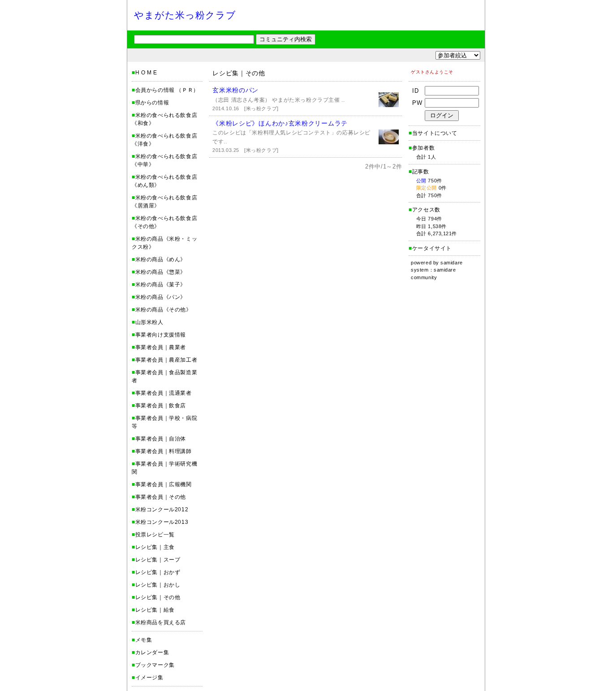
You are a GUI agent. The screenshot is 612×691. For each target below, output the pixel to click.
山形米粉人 (149, 322)
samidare (451, 262)
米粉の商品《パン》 (160, 297)
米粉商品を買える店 (160, 622)
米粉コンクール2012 (162, 509)
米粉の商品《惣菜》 (160, 272)
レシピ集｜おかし (158, 585)
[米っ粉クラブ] (261, 108)
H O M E (146, 72)
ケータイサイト (432, 248)
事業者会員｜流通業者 (163, 393)
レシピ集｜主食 (155, 547)
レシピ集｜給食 (155, 610)
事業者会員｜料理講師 (163, 451)
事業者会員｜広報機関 (163, 484)
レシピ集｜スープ (158, 560)
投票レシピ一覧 (155, 534)
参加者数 (422, 148)
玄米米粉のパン (235, 90)
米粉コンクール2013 (162, 522)
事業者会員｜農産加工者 (166, 360)
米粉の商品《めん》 (160, 259)
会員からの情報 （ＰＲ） (167, 90)
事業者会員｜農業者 (160, 347)
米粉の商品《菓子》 (160, 284)
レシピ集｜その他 (158, 597)
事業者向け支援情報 (160, 335)
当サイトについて (434, 133)
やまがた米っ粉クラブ (185, 15)
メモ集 (143, 640)
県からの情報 (152, 102)
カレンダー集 (152, 652)
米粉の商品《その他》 (163, 310)
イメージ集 (149, 677)
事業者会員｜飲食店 (160, 405)
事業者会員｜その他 (160, 497)
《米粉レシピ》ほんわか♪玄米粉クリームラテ (280, 123)
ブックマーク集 (155, 665)
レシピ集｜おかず (158, 572)
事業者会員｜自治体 (160, 439)
